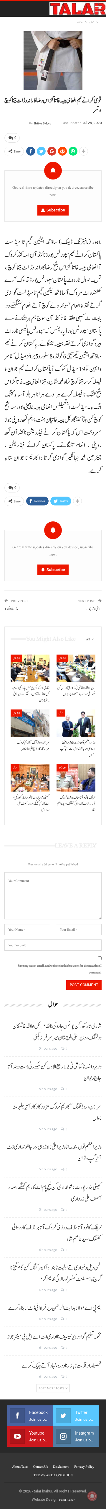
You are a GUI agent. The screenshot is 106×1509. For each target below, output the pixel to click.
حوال (61, 712)
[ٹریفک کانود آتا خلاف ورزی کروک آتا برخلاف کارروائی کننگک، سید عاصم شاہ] (76, 777)
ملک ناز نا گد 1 (11, 609)
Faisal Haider (66, 1499)
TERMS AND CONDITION (53, 1475)
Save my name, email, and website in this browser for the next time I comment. (60, 969)
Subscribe (56, 210)
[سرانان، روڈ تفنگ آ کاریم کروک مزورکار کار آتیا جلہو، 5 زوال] (30, 723)
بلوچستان (16, 657)
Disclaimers (61, 1466)
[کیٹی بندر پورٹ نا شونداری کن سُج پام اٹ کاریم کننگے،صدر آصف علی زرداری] (30, 777)
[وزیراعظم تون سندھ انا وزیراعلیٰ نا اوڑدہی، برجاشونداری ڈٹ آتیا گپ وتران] (76, 723)
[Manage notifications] (92, 1496)
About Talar (20, 1466)
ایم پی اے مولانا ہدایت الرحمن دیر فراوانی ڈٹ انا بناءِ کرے (55, 1308)
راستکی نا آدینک (94, 609)
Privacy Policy (84, 1466)
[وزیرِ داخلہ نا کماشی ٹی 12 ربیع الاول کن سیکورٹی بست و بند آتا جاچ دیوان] (76, 668)
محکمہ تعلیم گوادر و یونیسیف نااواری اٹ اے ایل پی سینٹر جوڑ (54, 1337)
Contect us (40, 1466)
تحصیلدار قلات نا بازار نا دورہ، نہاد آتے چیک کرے (61, 1366)
